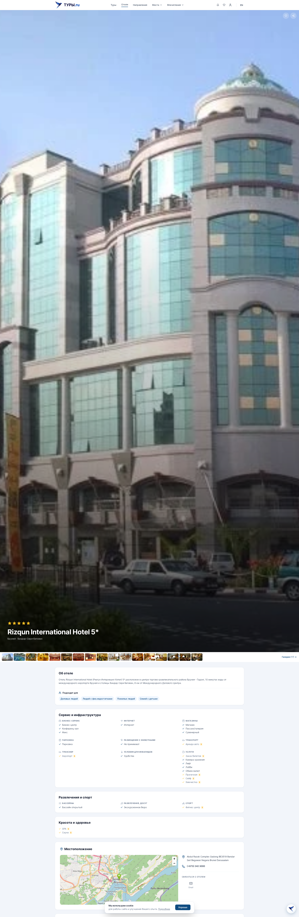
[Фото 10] (114, 657)
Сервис (139, 664)
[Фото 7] (78, 657)
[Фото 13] (149, 657)
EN (241, 5)
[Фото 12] (137, 657)
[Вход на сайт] (230, 5)
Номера (125, 664)
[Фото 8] (90, 657)
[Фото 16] (185, 657)
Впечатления (174, 5)
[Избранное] (224, 5)
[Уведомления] (218, 5)
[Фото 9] (102, 657)
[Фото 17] (196, 657)
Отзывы (174, 664)
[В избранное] (286, 16)
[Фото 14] (161, 657)
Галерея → (289, 657)
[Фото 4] (43, 657)
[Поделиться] (293, 16)
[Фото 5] (54, 657)
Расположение (156, 664)
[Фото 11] (125, 657)
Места (155, 5)
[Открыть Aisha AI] (291, 909)
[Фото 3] (31, 657)
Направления (140, 5)
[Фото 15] (173, 657)
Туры (113, 5)
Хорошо (182, 907)
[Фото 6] (66, 657)
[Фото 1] (7, 657)
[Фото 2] (19, 657)
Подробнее (164, 909)
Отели (124, 4)
